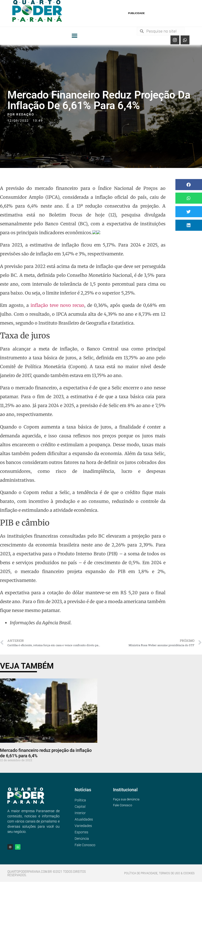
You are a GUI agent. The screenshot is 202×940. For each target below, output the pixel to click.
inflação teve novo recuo (57, 305)
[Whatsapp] (185, 39)
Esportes (81, 832)
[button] (74, 35)
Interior (80, 813)
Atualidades (84, 819)
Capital (80, 806)
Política (80, 800)
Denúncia (82, 839)
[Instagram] (174, 39)
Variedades (83, 826)
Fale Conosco (85, 845)
